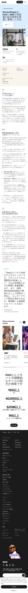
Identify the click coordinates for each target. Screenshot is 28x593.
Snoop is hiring (14, 555)
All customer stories (8, 8)
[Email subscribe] (23, 575)
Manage (13, 590)
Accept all (14, 586)
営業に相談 (19, 2)
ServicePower (8, 98)
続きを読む (6, 362)
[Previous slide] (20, 322)
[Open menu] (25, 2)
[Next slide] (24, 322)
